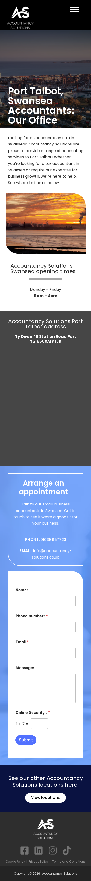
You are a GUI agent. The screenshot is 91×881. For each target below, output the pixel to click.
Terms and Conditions (69, 861)
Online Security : (33, 712)
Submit (26, 739)
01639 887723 (53, 539)
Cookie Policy (15, 861)
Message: (25, 668)
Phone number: (32, 616)
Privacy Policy (39, 861)
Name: (22, 590)
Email (22, 642)
